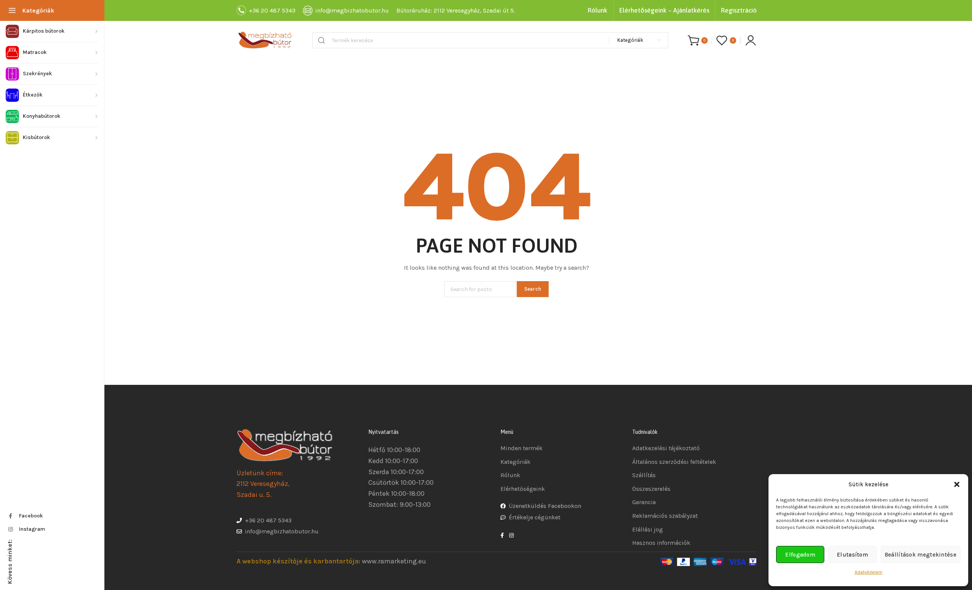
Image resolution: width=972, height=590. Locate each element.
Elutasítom (852, 554)
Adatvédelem (868, 572)
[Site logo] (265, 40)
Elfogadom (800, 554)
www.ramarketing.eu (394, 561)
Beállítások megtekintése (920, 554)
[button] (957, 484)
